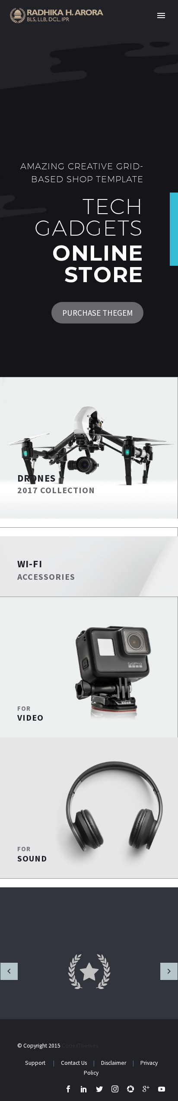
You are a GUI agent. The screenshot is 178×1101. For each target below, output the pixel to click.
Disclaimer (114, 1063)
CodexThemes (80, 1045)
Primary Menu (161, 15)
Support (36, 1063)
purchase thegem (97, 313)
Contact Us (73, 1063)
